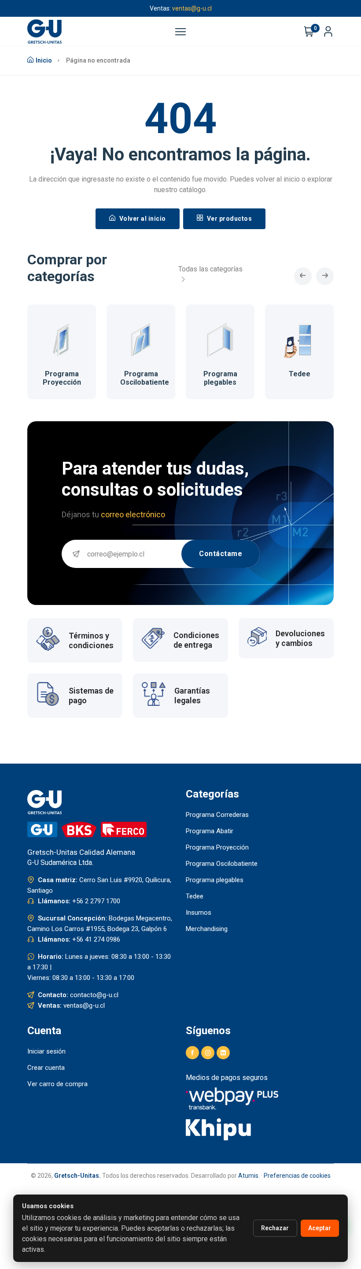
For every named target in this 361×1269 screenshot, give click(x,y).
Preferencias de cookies (297, 1175)
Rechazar (275, 1228)
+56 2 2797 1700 (96, 901)
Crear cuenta (46, 1068)
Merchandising (207, 929)
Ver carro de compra (57, 1084)
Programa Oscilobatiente (144, 378)
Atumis (248, 1175)
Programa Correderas (217, 815)
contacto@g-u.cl (94, 995)
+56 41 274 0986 (96, 939)
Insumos (198, 912)
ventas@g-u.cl (192, 8)
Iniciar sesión (46, 1051)
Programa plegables (220, 378)
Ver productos (228, 218)
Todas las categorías (210, 269)
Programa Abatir (209, 831)
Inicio (44, 60)
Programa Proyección (62, 378)
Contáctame (220, 553)
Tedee (299, 374)
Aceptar (319, 1228)
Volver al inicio (142, 218)
